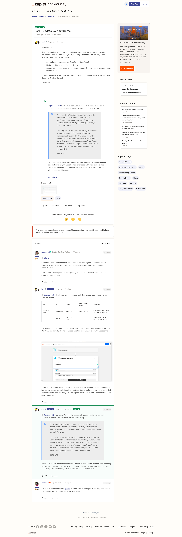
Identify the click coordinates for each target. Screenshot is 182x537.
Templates (133, 527)
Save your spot (127, 68)
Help (81, 527)
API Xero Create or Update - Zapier (132, 109)
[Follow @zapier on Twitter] (50, 526)
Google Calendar (125, 189)
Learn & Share (50, 11)
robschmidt (45, 252)
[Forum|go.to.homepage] (49, 4)
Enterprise (122, 527)
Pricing (74, 527)
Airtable (133, 183)
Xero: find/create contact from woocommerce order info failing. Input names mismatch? (133, 118)
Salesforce (47, 198)
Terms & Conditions (82, 517)
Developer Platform (94, 527)
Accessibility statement (98, 517)
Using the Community (130, 89)
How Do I (51, 16)
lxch (43, 42)
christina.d (45, 483)
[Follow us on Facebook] (37, 526)
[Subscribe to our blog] (46, 526)
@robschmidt (55, 106)
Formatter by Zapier (127, 173)
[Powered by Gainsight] (91, 513)
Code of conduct (128, 85)
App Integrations (147, 527)
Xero (58, 198)
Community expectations (132, 93)
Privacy (150, 533)
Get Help (36, 11)
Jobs (113, 527)
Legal (143, 533)
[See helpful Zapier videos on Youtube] (54, 526)
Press (106, 527)
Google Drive (124, 178)
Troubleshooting (127, 123)
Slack (135, 178)
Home (34, 16)
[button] (134, 4)
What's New (66, 11)
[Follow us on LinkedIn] (41, 526)
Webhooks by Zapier (127, 167)
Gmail (141, 167)
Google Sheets (125, 162)
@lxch (46, 258)
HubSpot (122, 183)
